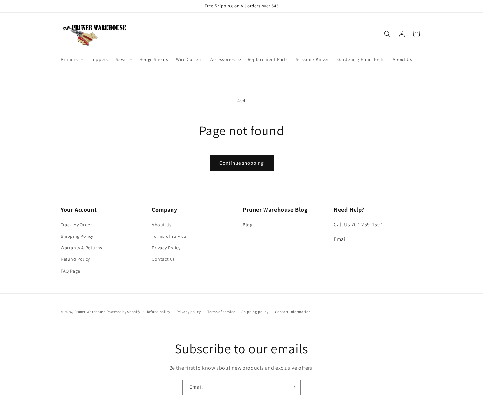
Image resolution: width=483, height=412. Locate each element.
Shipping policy (255, 311)
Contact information (292, 311)
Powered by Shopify (124, 311)
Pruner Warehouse (90, 311)
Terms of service (221, 311)
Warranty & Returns (81, 248)
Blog (247, 225)
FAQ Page (70, 271)
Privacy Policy (166, 248)
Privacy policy (189, 311)
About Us (162, 225)
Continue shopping (241, 163)
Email (340, 239)
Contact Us (163, 259)
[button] (71, 59)
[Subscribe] (293, 387)
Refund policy (158, 311)
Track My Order (76, 225)
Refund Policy (75, 259)
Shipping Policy (77, 236)
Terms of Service (169, 236)
